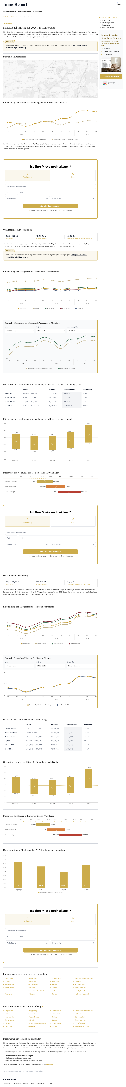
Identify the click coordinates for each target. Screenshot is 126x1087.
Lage (6, 327)
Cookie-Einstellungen (37, 1083)
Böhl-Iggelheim (80, 984)
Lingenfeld (9, 978)
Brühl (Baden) (80, 991)
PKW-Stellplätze (108, 27)
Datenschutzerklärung (21, 1083)
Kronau (54, 994)
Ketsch (54, 988)
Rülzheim (31, 988)
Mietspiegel (37, 11)
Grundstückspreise (24, 11)
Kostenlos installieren (111, 76)
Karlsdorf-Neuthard (82, 994)
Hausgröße (70, 662)
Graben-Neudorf (34, 984)
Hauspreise (106, 25)
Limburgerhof (56, 991)
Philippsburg (32, 978)
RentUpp (49, 1064)
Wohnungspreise (108, 23)
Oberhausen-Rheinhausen (84, 978)
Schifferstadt (9, 988)
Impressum (6, 1083)
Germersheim (56, 978)
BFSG (50, 1083)
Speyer (7, 981)
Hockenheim (9, 984)
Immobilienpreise (9, 11)
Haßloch (8, 991)
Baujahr (38, 327)
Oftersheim (32, 994)
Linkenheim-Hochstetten (37, 991)
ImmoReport (15, 4)
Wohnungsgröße (72, 327)
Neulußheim (56, 981)
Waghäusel (32, 981)
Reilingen (55, 984)
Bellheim (78, 981)
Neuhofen (8, 994)
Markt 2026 (106, 20)
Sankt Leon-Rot (80, 988)
